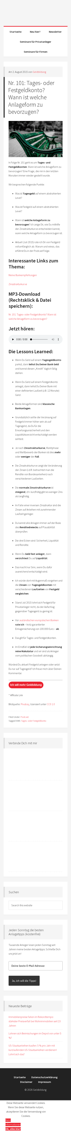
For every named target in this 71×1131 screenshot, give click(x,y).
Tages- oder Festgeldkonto (33, 720)
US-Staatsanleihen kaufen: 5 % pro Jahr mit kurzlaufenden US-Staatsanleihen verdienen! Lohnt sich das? (33, 1050)
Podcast (25, 716)
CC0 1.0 (51, 704)
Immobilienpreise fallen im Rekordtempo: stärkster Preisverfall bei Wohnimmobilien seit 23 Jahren (35, 1021)
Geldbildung (36, 11)
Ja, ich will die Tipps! (24, 980)
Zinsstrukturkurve (18, 284)
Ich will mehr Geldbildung (26, 684)
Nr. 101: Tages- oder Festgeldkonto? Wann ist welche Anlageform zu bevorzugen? (31, 97)
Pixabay (25, 704)
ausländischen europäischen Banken (39, 620)
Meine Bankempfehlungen (23, 275)
